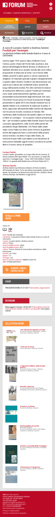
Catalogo (9, 21)
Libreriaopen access (9, 26)
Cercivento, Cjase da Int (40, 288)
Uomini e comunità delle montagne (33, 446)
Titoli (27, 21)
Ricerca (47, 33)
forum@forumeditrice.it (16, 502)
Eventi (45, 27)
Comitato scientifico (22, 13)
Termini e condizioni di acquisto (14, 513)
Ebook (27, 27)
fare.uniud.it (14, 495)
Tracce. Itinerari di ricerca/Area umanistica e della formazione (24, 38)
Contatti (36, 13)
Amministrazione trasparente (13, 508)
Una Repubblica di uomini (29, 426)
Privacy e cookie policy (11, 511)
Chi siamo (7, 13)
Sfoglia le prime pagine (13, 217)
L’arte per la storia (27, 347)
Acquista (29, 33)
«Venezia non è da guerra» (30, 467)
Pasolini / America (27, 387)
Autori (46, 21)
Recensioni (9, 33)
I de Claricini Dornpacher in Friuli (32, 330)
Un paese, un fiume (27, 406)
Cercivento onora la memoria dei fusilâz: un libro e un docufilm (27, 308)
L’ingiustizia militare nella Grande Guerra (32, 366)
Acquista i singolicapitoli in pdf (18, 269)
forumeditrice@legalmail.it (16, 504)
